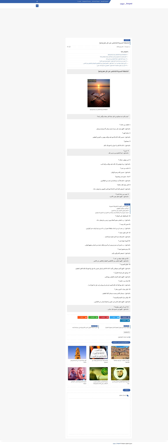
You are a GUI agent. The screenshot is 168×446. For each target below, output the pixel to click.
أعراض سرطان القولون (122, 208)
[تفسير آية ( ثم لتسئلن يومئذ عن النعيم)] (99, 352)
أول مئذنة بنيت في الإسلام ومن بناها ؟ (78, 361)
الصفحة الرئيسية (104, 1)
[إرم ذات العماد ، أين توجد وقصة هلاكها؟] (120, 352)
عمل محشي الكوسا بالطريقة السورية (118, 206)
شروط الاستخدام (96, 1)
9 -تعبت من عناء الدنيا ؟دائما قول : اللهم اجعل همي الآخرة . (113, 61)
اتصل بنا (79, 1)
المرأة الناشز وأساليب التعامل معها (78, 382)
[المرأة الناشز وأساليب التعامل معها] (77, 373)
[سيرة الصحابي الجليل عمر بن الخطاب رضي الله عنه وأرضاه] (99, 373)
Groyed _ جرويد (126, 4)
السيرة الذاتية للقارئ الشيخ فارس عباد (120, 382)
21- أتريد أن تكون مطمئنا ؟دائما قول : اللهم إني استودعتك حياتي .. (111, 65)
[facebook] (37, 1)
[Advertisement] (84, 24)
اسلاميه (127, 40)
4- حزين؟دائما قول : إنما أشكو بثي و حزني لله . (116, 59)
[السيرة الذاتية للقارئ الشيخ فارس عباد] (120, 373)
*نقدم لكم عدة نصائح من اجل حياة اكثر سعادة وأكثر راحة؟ (113, 57)
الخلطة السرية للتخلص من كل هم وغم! (117, 54)
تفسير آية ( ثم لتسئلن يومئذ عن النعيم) (100, 361)
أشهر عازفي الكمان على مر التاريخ (120, 210)
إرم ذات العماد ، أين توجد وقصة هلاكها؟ (121, 361)
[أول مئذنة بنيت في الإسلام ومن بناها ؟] (77, 352)
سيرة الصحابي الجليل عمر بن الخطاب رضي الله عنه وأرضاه (100, 382)
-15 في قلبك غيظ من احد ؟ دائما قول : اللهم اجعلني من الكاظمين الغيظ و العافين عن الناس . (105, 63)
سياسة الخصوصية (86, 1)
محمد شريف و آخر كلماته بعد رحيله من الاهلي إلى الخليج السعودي (111, 212)
